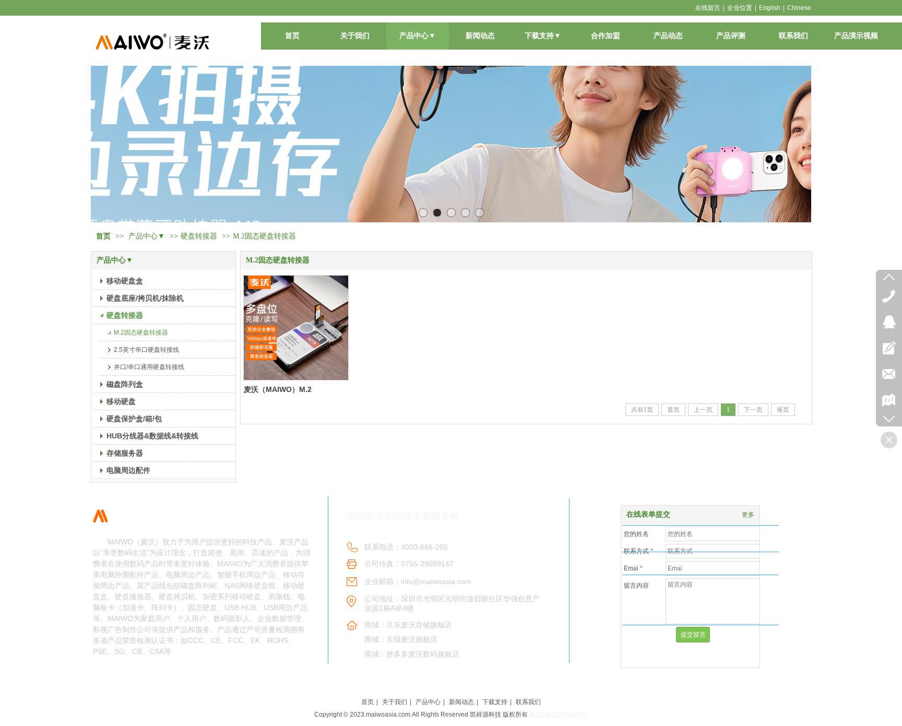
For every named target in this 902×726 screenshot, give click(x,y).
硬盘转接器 (199, 236)
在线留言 (707, 7)
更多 (748, 514)
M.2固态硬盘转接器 (264, 236)
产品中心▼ (146, 236)
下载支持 (494, 702)
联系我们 (528, 702)
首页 (103, 236)
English (769, 7)
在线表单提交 (648, 514)
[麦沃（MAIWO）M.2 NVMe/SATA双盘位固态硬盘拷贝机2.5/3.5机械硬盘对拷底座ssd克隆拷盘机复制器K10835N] (296, 327)
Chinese (799, 7)
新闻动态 (461, 702)
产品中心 (428, 702)
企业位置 (739, 7)
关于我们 (394, 702)
